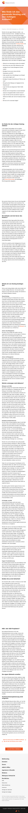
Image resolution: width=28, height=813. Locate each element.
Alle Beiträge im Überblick (14, 748)
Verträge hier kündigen (6, 791)
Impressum (4, 787)
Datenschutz (4, 782)
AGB (3, 780)
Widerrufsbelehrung (6, 785)
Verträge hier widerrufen (7, 789)
